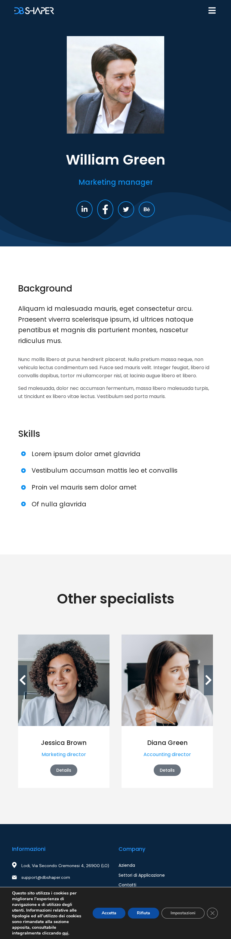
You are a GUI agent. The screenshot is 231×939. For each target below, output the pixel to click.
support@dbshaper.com (45, 877)
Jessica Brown (64, 742)
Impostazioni (183, 913)
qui (65, 933)
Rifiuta (143, 913)
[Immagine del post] (63, 680)
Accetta (109, 913)
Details (63, 770)
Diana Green (167, 742)
